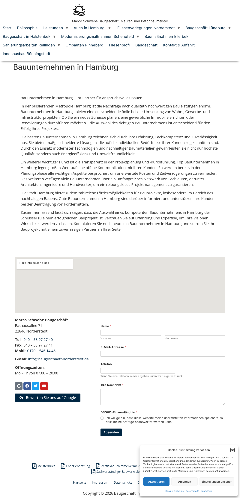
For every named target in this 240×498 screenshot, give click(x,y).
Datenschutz (192, 491)
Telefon (106, 364)
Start (7, 28)
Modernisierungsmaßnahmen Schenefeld (97, 36)
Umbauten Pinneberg (84, 45)
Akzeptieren (156, 481)
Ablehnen (184, 481)
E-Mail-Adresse (113, 347)
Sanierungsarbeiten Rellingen (29, 45)
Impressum (206, 491)
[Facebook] (27, 386)
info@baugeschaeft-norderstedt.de (58, 359)
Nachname (171, 338)
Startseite (79, 482)
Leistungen (53, 28)
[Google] (18, 386)
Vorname (105, 338)
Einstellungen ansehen (217, 481)
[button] (232, 450)
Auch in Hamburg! (90, 28)
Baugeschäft (146, 45)
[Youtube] (44, 386)
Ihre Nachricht (112, 385)
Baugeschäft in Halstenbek (26, 36)
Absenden (111, 432)
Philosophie (27, 28)
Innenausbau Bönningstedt (26, 53)
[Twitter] (35, 386)
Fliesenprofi (119, 45)
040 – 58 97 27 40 (38, 339)
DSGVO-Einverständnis (118, 412)
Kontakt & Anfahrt (179, 45)
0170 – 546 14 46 (41, 350)
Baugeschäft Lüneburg (205, 28)
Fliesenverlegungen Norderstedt (145, 28)
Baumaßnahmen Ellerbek (166, 36)
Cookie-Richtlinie (174, 491)
